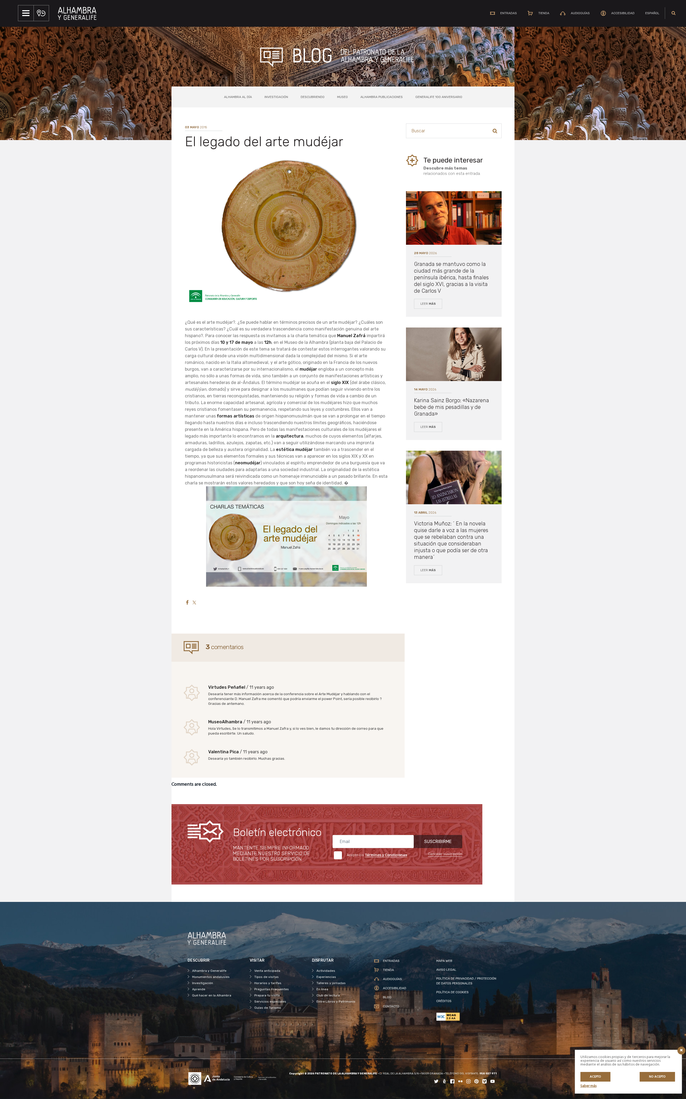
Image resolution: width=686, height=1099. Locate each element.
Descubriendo (313, 97)
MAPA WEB (444, 961)
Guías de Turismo (267, 1008)
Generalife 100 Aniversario (438, 97)
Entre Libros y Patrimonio (335, 1001)
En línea (322, 989)
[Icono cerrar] (681, 1051)
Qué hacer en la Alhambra (211, 995)
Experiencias (326, 977)
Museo (342, 97)
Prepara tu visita (267, 995)
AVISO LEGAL (446, 970)
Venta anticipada (267, 971)
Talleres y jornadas (331, 983)
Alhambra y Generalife (209, 971)
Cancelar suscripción (445, 854)
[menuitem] (652, 13)
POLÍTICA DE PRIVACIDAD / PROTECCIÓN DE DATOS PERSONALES (466, 981)
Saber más (588, 1086)
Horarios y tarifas (267, 983)
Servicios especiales (270, 1001)
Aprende (198, 989)
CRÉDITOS (444, 1001)
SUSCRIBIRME (438, 841)
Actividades (325, 971)
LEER (428, 304)
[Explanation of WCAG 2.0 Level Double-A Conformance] (467, 1017)
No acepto (657, 1076)
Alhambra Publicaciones (381, 97)
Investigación (276, 97)
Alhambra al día (238, 97)
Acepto (595, 1076)
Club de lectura (328, 995)
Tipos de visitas (266, 977)
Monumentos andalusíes (211, 977)
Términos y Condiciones (386, 855)
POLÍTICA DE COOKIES (452, 992)
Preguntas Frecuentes (271, 989)
